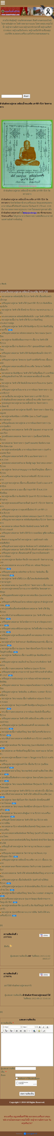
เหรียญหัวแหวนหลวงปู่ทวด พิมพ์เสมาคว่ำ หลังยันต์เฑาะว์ (27, 546)
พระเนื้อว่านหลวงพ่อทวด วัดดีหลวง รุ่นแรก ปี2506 (24, 668)
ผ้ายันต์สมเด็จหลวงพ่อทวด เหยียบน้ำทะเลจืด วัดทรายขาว (27, 400)
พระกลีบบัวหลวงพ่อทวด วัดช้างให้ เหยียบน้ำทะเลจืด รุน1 (27, 794)
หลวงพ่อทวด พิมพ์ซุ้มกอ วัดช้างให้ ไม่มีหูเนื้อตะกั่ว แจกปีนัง (28, 373)
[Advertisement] (27, 43)
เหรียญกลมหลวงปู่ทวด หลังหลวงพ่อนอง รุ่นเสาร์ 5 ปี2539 (27, 516)
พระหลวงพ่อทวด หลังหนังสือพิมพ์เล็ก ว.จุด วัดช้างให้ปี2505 (28, 316)
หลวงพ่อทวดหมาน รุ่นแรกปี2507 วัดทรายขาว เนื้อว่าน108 (27, 585)
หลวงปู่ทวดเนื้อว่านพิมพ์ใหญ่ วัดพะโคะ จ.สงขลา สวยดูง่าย (27, 893)
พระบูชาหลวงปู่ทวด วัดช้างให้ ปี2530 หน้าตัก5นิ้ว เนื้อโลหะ (28, 791)
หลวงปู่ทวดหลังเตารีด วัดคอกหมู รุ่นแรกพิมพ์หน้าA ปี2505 (27, 745)
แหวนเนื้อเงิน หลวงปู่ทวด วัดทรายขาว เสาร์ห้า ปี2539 (25, 396)
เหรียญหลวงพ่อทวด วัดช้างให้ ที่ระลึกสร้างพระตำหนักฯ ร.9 (27, 549)
